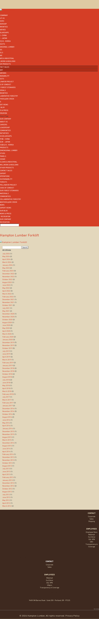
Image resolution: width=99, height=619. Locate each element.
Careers (3, 125)
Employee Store (91, 532)
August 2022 (7, 282)
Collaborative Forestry (10, 199)
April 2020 (6, 331)
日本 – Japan (5, 142)
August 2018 (7, 377)
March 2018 (6, 391)
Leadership (5, 127)
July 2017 (6, 397)
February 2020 (8, 337)
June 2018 (6, 382)
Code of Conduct (7, 188)
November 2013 (8, 460)
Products (4, 147)
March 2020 (6, 334)
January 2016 (7, 428)
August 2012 (7, 492)
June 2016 (6, 420)
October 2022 (7, 279)
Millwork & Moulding (9, 165)
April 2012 (6, 503)
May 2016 (6, 423)
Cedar (2, 159)
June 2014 (6, 449)
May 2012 (6, 500)
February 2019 (8, 362)
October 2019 (7, 348)
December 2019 (8, 342)
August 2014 (7, 446)
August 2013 (7, 466)
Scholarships (6, 136)
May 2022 (6, 288)
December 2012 (8, 483)
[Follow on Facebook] (11, 557)
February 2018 (8, 394)
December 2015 (8, 431)
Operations (5, 176)
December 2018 (8, 368)
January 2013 (7, 480)
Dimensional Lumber (8, 150)
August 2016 (7, 417)
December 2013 (8, 457)
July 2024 (6, 254)
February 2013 (8, 477)
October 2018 (7, 374)
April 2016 (6, 426)
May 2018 (6, 385)
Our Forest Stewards (9, 190)
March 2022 (6, 294)
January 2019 (7, 365)
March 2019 (6, 360)
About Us (4, 122)
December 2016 (8, 408)
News (2, 205)
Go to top (96, 609)
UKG (91, 542)
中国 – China (5, 139)
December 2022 (8, 274)
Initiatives (4, 133)
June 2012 (6, 497)
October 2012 (7, 489)
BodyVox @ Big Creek (8, 202)
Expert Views (5, 208)
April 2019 (6, 357)
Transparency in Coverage (49, 587)
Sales (92, 519)
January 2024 (7, 265)
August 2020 (7, 322)
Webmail (91, 534)
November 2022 (8, 276)
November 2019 (8, 345)
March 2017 (6, 400)
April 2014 (6, 451)
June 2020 (6, 325)
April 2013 (6, 474)
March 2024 (6, 262)
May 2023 (6, 268)
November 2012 (8, 486)
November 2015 (8, 434)
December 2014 (8, 443)
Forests (3, 182)
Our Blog (4, 211)
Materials (4, 193)
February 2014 (8, 454)
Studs (2, 153)
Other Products (7, 168)
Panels (3, 156)
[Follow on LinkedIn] (16, 557)
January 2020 (7, 339)
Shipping (91, 521)
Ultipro (49, 585)
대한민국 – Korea (7, 145)
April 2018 (6, 388)
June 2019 (6, 354)
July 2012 (6, 494)
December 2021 (8, 299)
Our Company (5, 119)
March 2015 (6, 440)
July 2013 (6, 469)
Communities (5, 130)
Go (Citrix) (91, 537)
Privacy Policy (72, 615)
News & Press (5, 213)
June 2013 (6, 471)
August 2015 (7, 437)
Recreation (5, 216)
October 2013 (7, 463)
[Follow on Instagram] (20, 557)
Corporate (91, 516)
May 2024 (6, 256)
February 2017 (8, 403)
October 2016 (7, 414)
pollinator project (8, 185)
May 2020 (6, 328)
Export (3, 173)
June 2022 (6, 285)
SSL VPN (91, 539)
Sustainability (6, 179)
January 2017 (7, 406)
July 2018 (6, 380)
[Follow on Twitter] (25, 557)
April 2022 (6, 291)
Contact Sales (6, 170)
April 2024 (6, 259)
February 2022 (8, 297)
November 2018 (8, 371)
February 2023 (8, 271)
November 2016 (8, 411)
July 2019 (6, 351)
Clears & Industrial (8, 162)
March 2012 (6, 506)
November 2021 (8, 302)
